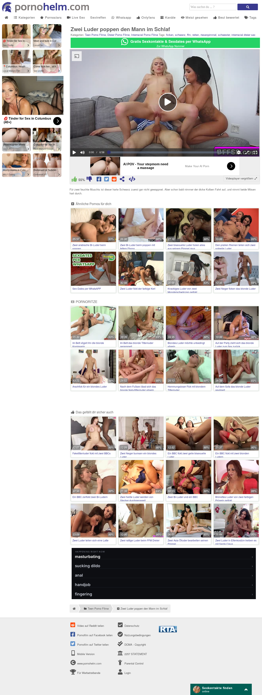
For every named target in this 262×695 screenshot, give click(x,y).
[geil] (74, 180)
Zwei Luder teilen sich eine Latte (90, 540)
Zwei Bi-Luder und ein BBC (183, 497)
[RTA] (168, 631)
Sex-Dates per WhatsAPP (86, 288)
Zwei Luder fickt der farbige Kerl (137, 288)
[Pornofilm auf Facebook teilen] (99, 180)
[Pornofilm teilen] (122, 180)
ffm (189, 35)
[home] (74, 608)
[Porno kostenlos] (47, 11)
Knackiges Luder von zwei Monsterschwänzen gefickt (182, 290)
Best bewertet (228, 17)
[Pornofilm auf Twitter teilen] (106, 180)
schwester (224, 35)
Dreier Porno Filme (118, 35)
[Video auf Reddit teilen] (114, 180)
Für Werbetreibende (88, 673)
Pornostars (53, 17)
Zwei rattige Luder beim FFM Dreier (139, 540)
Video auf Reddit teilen (90, 626)
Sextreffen (98, 17)
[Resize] (247, 152)
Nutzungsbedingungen (137, 635)
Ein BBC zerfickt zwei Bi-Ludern (90, 497)
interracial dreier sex (243, 35)
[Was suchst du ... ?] (247, 7)
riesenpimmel (208, 35)
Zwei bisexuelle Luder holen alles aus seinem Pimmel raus (186, 246)
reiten (195, 35)
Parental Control (133, 663)
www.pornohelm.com (89, 663)
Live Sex (78, 17)
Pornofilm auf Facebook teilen (94, 635)
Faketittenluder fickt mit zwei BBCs (91, 453)
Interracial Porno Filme (144, 35)
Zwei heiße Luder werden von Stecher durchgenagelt (136, 498)
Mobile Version (85, 654)
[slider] (89, 140)
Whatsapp (123, 17)
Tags (252, 17)
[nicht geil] (89, 180)
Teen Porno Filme (95, 35)
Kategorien (26, 17)
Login (127, 673)
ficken (169, 35)
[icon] (6, 17)
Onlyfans (147, 17)
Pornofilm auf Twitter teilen (92, 644)
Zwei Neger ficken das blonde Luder (235, 288)
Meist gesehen (196, 17)
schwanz (180, 35)
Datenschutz (131, 626)
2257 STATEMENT (135, 654)
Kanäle (170, 17)
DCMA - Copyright (135, 644)
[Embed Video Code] (132, 180)
